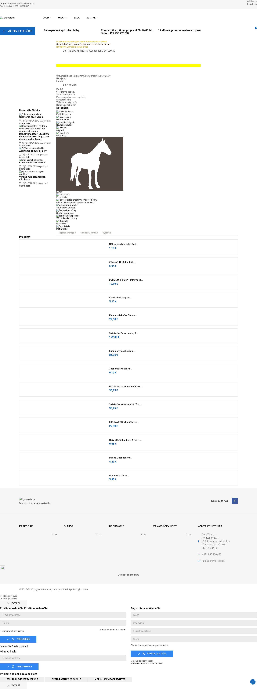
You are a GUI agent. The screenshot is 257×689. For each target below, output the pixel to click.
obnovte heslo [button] (156, 663)
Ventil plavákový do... (120, 297)
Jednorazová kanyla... (120, 368)
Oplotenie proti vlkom (31, 117)
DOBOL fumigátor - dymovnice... (126, 280)
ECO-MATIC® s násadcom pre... (125, 386)
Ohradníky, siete (63, 100)
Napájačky (61, 78)
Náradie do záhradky (66, 105)
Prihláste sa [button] (136, 663)
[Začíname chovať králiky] (31, 148)
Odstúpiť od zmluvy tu (128, 575)
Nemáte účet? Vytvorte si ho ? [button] (14, 646)
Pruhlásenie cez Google (67, 679)
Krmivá (59, 89)
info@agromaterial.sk (213, 560)
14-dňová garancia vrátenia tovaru (179, 30)
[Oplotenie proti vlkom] (30, 114)
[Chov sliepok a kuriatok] (31, 160)
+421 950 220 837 (211, 554)
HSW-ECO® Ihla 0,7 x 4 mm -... (125, 440)
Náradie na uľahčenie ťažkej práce (72, 47)
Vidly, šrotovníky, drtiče (66, 102)
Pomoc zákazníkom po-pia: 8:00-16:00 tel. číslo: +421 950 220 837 (127, 32)
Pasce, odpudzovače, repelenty (71, 97)
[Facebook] (235, 501)
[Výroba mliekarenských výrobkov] (35, 173)
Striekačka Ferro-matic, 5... (123, 333)
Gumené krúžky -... (119, 475)
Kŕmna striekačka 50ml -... (123, 315)
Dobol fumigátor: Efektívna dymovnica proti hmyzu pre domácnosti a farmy (34, 137)
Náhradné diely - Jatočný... (123, 244)
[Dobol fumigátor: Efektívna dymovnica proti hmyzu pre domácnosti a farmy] (35, 128)
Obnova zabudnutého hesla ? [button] (112, 629)
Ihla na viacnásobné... (120, 457)
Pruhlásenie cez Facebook (23, 679)
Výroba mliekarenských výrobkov (32, 178)
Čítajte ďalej (24, 123)
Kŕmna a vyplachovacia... (122, 351)
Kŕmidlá (60, 81)
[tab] (67, 232)
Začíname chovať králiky (33, 150)
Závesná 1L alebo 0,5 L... (122, 262)
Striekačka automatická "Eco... (125, 404)
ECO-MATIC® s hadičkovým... (124, 422)
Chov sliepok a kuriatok (32, 162)
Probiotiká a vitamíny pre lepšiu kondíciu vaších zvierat (81, 41)
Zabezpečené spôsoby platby (61, 30)
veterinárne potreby (65, 92)
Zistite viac (69, 85)
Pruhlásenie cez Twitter (111, 679)
